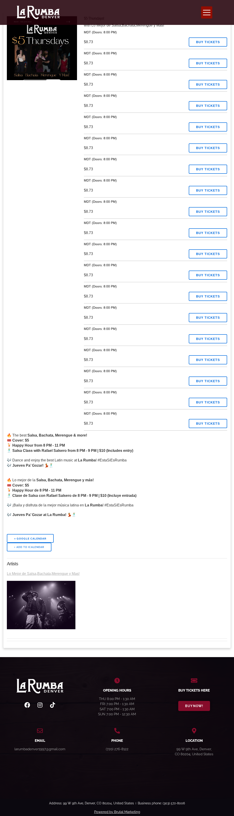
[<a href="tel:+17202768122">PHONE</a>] (117, 731)
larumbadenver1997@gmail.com (39, 749)
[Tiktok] (52, 705)
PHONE (117, 741)
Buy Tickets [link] (208, 42)
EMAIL (40, 741)
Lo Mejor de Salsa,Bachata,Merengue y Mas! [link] (43, 574)
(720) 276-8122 (117, 749)
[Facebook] (27, 705)
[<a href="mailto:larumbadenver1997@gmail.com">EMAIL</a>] (40, 731)
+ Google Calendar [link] (30, 538)
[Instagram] (40, 705)
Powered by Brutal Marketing (117, 812)
